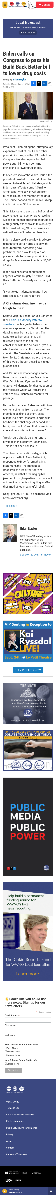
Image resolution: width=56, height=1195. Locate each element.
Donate (46, 4)
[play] (5, 1191)
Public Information (15, 1121)
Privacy (9, 1134)
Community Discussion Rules (20, 1114)
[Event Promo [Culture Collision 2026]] (28, 593)
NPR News (11, 506)
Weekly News (13, 1051)
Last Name (10, 1035)
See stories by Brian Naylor (36, 554)
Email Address (13, 1015)
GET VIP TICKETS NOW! (28, 670)
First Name (10, 1025)
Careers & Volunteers (16, 1154)
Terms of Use (12, 1108)
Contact (10, 1148)
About (9, 1141)
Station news (13, 1064)
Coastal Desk (13, 1055)
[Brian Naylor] (10, 533)
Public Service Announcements (21, 1128)
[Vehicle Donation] (28, 750)
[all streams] (52, 1191)
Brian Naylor (19, 79)
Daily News (12, 1048)
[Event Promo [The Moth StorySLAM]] (28, 703)
